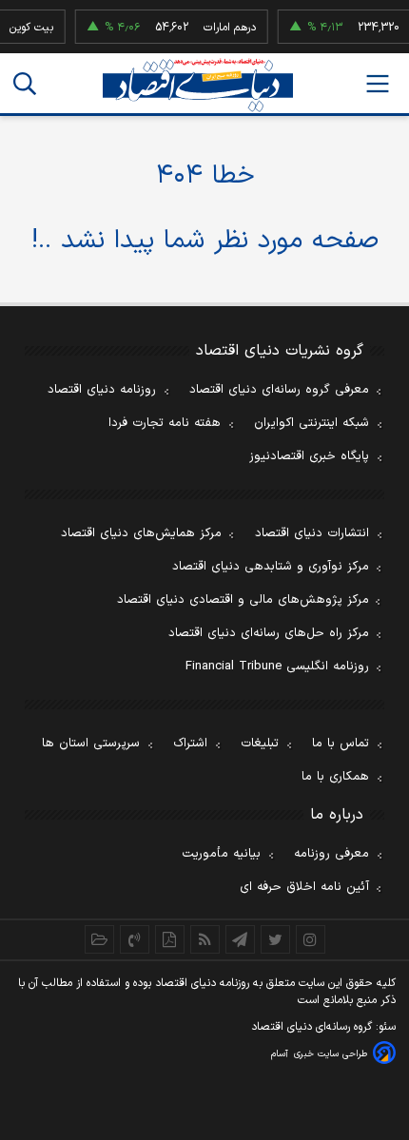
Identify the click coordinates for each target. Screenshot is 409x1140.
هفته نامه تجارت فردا (164, 423)
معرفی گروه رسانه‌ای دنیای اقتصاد (279, 389)
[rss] (205, 939)
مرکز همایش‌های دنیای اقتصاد (141, 533)
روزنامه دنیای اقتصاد (102, 389)
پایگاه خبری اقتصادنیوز (309, 456)
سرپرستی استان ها (91, 743)
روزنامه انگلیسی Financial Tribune (277, 666)
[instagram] (310, 939)
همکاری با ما (335, 776)
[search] (24, 83)
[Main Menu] (378, 84)
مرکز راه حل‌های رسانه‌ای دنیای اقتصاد (268, 633)
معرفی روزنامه (331, 853)
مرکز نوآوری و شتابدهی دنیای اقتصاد (270, 566)
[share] (170, 939)
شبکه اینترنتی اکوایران (311, 423)
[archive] (99, 939)
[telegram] (240, 939)
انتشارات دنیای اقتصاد (312, 533)
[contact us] (134, 939)
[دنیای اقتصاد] (198, 85)
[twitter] (275, 939)
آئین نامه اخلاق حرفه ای (304, 887)
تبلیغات (260, 743)
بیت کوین (27, 27)
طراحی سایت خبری (330, 1054)
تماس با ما (340, 743)
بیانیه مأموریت (221, 853)
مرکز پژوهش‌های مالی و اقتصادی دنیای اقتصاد (243, 599)
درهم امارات (226, 27)
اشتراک (190, 743)
